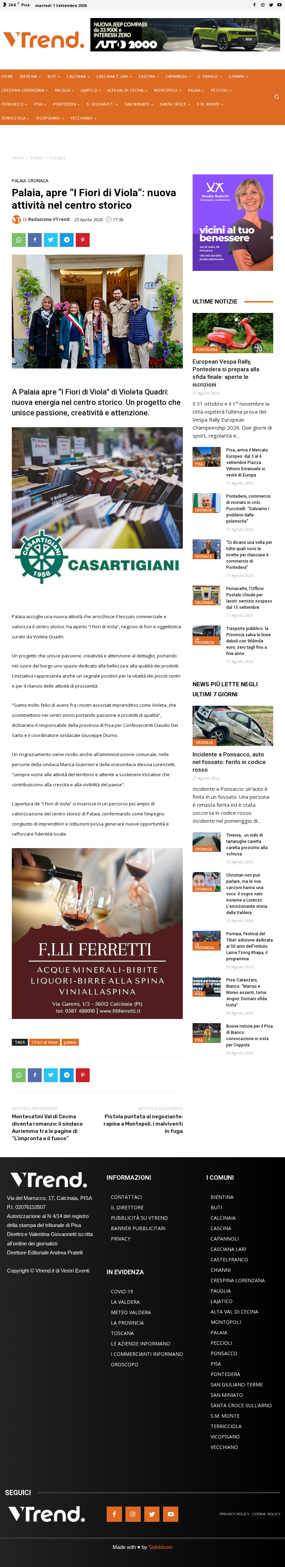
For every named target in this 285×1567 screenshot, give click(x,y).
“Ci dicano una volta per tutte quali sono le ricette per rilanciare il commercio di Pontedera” (249, 555)
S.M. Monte (225, 1415)
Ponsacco (224, 1353)
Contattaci (126, 1197)
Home (18, 158)
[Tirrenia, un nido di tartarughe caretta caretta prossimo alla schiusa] (207, 842)
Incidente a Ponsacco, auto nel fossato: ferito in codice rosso (229, 762)
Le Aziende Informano (140, 1343)
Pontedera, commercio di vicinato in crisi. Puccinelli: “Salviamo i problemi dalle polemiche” (248, 509)
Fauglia (221, 1290)
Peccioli (221, 1343)
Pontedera (207, 349)
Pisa (199, 464)
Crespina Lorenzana (238, 1280)
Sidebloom (161, 1547)
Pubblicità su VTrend (139, 1217)
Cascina (221, 1228)
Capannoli (225, 1238)
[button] (277, 97)
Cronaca (57, 158)
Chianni (221, 1270)
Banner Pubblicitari (138, 1228)
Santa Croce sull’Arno (241, 1405)
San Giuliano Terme (237, 1384)
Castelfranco (229, 1259)
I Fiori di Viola (44, 1042)
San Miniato (227, 1395)
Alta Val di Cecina (234, 1311)
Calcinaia (204, 602)
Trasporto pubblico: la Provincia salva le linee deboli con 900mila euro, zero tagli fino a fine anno (248, 641)
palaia (70, 1042)
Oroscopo (124, 1364)
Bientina (222, 1197)
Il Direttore (127, 1207)
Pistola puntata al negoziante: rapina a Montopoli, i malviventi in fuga (143, 1123)
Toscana (122, 1333)
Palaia (36, 158)
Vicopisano (225, 1436)
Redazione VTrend (49, 219)
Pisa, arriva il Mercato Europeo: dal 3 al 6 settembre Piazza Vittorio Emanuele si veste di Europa (247, 463)
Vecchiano (224, 1447)
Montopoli (226, 1322)
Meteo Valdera (131, 1312)
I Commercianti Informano (147, 1354)
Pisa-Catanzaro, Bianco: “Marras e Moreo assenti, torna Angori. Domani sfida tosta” (246, 993)
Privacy (120, 1238)
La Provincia (204, 641)
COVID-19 (122, 1291)
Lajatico (222, 1301)
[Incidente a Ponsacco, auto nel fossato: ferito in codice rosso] (233, 726)
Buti (216, 1207)
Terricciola (226, 1426)
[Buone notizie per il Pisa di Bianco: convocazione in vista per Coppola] (207, 1033)
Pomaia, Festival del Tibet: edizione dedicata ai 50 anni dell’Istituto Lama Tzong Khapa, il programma (249, 946)
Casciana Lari (228, 1249)
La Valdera (125, 1302)
